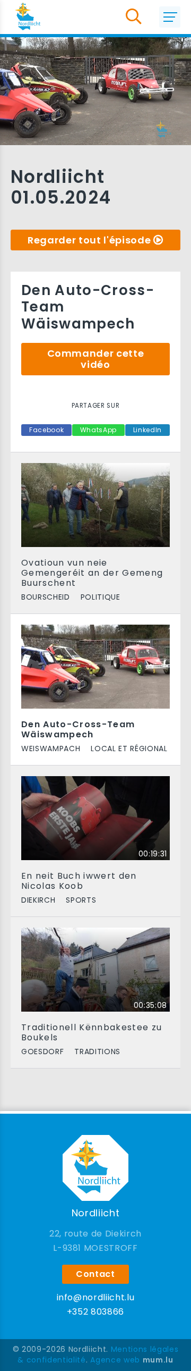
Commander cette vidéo (95, 359)
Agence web (115, 1360)
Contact (95, 1274)
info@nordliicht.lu (96, 1297)
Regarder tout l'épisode (89, 240)
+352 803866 (95, 1312)
